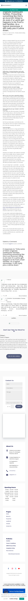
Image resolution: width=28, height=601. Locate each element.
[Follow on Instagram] (12, 568)
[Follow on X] (15, 568)
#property (11, 308)
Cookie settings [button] (14, 598)
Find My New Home (13, 356)
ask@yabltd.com (10, 1)
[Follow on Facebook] (8, 568)
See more (15, 291)
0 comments (9, 34)
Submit (19, 406)
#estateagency (4, 310)
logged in (11, 243)
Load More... (14, 318)
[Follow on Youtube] (19, 568)
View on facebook (23, 295)
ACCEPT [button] (21, 598)
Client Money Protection (14, 553)
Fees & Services (9, 550)
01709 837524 (19, 1)
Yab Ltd (5, 32)
